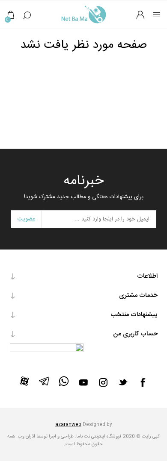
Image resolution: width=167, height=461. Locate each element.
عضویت (26, 219)
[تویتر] (122, 382)
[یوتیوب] (83, 382)
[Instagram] (103, 382)
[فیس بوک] (142, 382)
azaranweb (68, 425)
